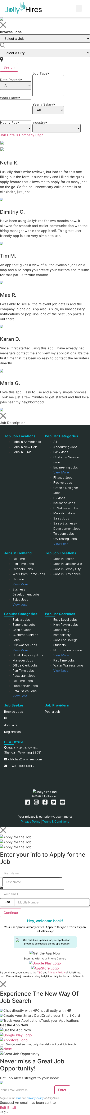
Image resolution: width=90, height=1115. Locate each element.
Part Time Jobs (23, 564)
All (55, 442)
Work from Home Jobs (29, 574)
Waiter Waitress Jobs (68, 665)
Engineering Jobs (65, 467)
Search (9, 67)
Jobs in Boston (63, 559)
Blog (7, 718)
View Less (60, 544)
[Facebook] (45, 802)
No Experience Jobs (67, 650)
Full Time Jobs (23, 681)
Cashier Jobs (22, 630)
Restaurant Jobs (24, 676)
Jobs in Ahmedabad (27, 442)
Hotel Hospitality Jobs (28, 655)
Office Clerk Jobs (25, 665)
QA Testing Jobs (65, 539)
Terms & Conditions (55, 821)
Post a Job (52, 712)
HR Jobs (59, 498)
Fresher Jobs (62, 483)
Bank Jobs (60, 452)
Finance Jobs (62, 478)
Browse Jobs (13, 712)
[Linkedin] (28, 802)
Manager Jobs (23, 660)
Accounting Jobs (65, 447)
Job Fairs (10, 725)
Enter (62, 1090)
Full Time (19, 559)
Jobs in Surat (22, 452)
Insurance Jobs (64, 503)
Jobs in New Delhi (25, 447)
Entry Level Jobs (65, 620)
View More (61, 472)
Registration (12, 732)
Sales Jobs (61, 518)
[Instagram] (37, 802)
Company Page (31, 135)
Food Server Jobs (25, 686)
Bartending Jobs (24, 625)
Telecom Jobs (63, 534)
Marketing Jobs (64, 513)
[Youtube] (62, 802)
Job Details (9, 135)
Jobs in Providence (67, 574)
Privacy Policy (30, 821)
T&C (39, 972)
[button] (79, 8)
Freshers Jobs (23, 569)
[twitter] (54, 802)
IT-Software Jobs (65, 508)
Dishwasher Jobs (25, 645)
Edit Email (8, 1107)
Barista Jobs (21, 620)
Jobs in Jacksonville (67, 564)
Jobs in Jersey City (67, 569)
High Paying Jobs (65, 625)
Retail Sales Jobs (25, 691)
